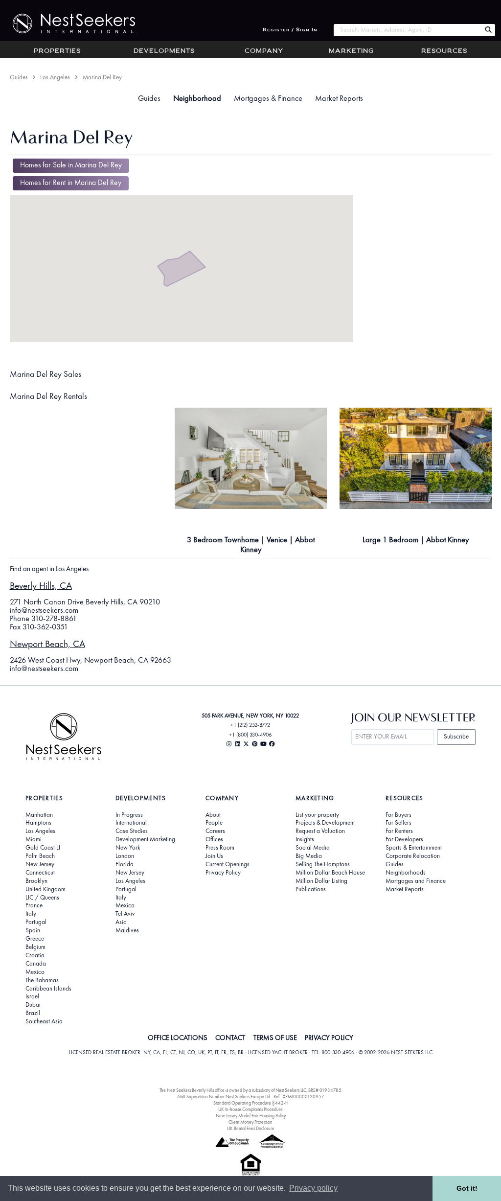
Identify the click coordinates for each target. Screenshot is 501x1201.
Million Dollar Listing (321, 881)
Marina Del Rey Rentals (48, 396)
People (214, 823)
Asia (121, 922)
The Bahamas (42, 980)
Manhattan (39, 815)
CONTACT (230, 1037)
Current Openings (227, 864)
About (213, 815)
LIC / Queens (42, 897)
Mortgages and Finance (416, 881)
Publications (311, 889)
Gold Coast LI (42, 848)
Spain (32, 930)
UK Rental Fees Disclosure (250, 1128)
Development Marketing (145, 839)
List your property (317, 815)
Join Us (214, 856)
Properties (57, 51)
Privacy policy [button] (313, 1188)
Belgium (35, 947)
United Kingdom (45, 889)
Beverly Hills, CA (41, 585)
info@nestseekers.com (44, 610)
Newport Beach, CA (47, 644)
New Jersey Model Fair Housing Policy (251, 1115)
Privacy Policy (223, 873)
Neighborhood (197, 98)
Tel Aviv (125, 914)
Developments (164, 51)
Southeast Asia (44, 1021)
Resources (444, 51)
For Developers (404, 839)
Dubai (33, 1005)
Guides (19, 77)
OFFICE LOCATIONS (177, 1037)
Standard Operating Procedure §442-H (250, 1103)
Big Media (309, 856)
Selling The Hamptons (323, 864)
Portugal (35, 922)
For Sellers (398, 823)
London (124, 856)
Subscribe (456, 736)
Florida (124, 864)
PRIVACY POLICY (329, 1037)
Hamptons (38, 823)
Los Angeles (55, 77)
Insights (305, 839)
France (34, 905)
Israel (32, 996)
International (131, 823)
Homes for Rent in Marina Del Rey (70, 182)
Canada (35, 964)
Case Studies (131, 831)
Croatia (35, 955)
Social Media (313, 848)
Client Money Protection (250, 1122)
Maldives (127, 930)
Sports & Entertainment (414, 848)
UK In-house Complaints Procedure (250, 1109)
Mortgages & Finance (268, 98)
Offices (214, 839)
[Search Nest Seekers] (488, 30)
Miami (33, 839)
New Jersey (39, 864)
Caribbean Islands (48, 989)
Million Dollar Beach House (330, 873)
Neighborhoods (406, 873)
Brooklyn (36, 881)
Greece (34, 939)
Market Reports (339, 98)
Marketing (351, 51)
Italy (30, 914)
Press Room (219, 848)
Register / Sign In (290, 30)
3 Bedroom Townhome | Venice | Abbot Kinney (251, 544)
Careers (215, 831)
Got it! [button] (467, 1188)
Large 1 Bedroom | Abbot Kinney (416, 539)
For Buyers (398, 815)
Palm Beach (40, 856)
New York (127, 848)
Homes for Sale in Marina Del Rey (71, 165)
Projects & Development (325, 823)
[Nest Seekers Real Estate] (67, 23)
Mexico (35, 972)
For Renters (399, 831)
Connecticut (40, 873)
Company (264, 51)
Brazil (32, 1013)
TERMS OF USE (275, 1037)
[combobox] (407, 30)
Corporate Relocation (413, 856)
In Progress (129, 815)
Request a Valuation (320, 831)
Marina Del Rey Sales (45, 374)
